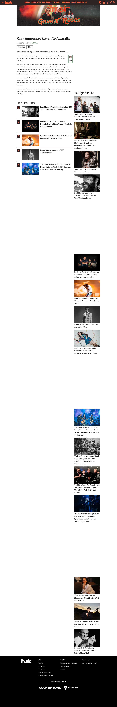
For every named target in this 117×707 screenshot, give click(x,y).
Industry (47, 2)
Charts (56, 2)
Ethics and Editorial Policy (44, 672)
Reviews (66, 2)
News (27, 2)
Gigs (73, 2)
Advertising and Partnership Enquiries (68, 663)
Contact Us (62, 669)
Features (36, 2)
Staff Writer (35, 43)
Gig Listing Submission (65, 666)
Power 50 (82, 2)
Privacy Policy (42, 666)
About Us (41, 663)
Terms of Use (41, 669)
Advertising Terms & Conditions (46, 675)
